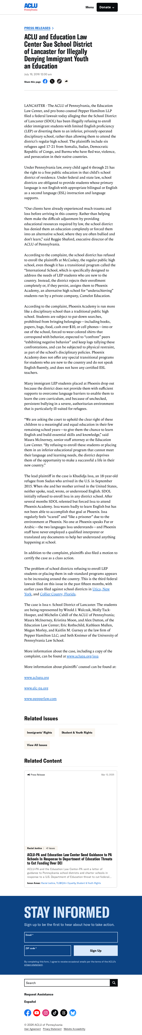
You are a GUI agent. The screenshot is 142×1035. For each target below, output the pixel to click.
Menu (90, 7)
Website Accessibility (74, 1029)
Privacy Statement (52, 1029)
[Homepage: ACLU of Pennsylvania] (36, 7)
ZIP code (31, 948)
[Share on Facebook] (45, 82)
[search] (114, 983)
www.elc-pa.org (36, 688)
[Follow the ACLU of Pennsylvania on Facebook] (27, 1013)
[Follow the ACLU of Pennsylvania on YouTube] (36, 1013)
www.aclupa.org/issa (83, 656)
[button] (59, 82)
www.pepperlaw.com (40, 698)
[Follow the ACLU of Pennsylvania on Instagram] (45, 1013)
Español (30, 1001)
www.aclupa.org (36, 677)
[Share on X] (52, 82)
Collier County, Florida (58, 594)
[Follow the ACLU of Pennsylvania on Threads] (63, 1013)
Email (29, 934)
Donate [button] (105, 7)
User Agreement (32, 1029)
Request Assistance (38, 994)
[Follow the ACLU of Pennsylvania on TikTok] (54, 1013)
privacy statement (33, 964)
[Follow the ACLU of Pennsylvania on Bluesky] (72, 1013)
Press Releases (37, 28)
